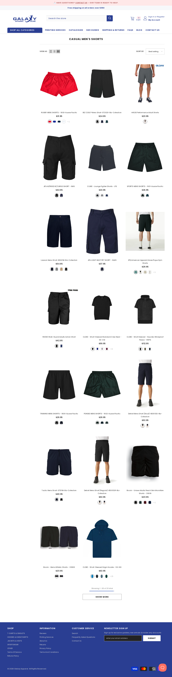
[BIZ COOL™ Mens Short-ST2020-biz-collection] (102, 84)
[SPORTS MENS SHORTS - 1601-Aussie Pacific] (145, 157)
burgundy (145, 502)
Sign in (151, 16)
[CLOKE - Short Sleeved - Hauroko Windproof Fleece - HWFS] (145, 308)
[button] (51, 51)
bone (145, 272)
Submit (152, 638)
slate (107, 423)
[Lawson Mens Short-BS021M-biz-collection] (59, 231)
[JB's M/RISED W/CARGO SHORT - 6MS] (59, 157)
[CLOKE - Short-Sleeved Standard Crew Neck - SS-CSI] (102, 308)
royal (54, 122)
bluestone (102, 576)
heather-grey (150, 272)
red (50, 122)
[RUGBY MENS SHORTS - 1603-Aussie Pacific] (59, 84)
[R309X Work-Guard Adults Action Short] (59, 308)
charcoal (145, 122)
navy (59, 122)
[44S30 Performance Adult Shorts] (145, 84)
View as (43, 51)
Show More (102, 597)
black (97, 122)
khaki (145, 349)
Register (161, 16)
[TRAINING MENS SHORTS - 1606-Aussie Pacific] (59, 385)
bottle (106, 576)
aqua (92, 576)
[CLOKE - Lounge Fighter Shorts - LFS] (102, 157)
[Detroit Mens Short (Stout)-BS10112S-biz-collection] (145, 385)
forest (107, 122)
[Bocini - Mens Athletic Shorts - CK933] (59, 538)
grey (57, 269)
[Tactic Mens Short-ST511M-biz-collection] (59, 461)
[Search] (79, 18)
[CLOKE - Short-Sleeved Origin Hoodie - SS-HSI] (102, 538)
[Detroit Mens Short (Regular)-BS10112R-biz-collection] (102, 461)
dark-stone (61, 269)
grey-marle (102, 195)
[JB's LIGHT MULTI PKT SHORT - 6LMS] (102, 231)
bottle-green (140, 502)
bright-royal (97, 349)
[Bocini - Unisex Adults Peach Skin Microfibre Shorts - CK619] (145, 461)
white (64, 122)
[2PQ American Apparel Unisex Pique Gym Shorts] (145, 231)
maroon (107, 349)
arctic (136, 272)
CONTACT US (81, 3)
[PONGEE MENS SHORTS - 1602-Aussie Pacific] (102, 385)
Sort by (140, 51)
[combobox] (76, 18)
